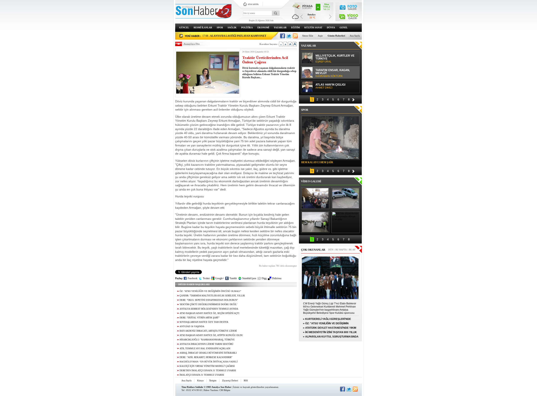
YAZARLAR (280, 27)
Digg (264, 278)
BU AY (352, 249)
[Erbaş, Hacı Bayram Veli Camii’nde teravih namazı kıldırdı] (315, 198)
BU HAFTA (341, 249)
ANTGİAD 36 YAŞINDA (192, 326)
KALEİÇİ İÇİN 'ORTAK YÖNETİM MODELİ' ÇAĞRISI (207, 366)
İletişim (212, 380)
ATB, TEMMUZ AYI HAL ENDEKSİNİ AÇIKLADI (205, 348)
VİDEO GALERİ (311, 181)
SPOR (220, 27)
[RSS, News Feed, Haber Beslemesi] (295, 35)
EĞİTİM (295, 27)
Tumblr (233, 278)
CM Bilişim (224, 390)
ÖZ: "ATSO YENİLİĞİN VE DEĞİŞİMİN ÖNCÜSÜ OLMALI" (210, 291)
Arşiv (320, 35)
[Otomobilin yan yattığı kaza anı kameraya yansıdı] (345, 198)
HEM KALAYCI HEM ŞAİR (317, 162)
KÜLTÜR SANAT (313, 27)
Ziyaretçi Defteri (230, 380)
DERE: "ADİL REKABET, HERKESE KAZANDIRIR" (206, 357)
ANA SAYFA (253, 4)
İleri (353, 99)
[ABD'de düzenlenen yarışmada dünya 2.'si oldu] (345, 222)
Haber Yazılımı (211, 390)
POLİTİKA (247, 27)
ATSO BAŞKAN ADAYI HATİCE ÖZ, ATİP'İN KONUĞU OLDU (211, 335)
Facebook (192, 278)
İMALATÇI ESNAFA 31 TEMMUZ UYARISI (202, 375)
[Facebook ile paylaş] (282, 35)
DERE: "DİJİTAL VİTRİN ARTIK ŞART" (199, 318)
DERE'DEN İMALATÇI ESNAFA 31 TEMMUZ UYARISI (208, 370)
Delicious (277, 278)
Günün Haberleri (336, 35)
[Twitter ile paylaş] (288, 35)
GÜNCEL (184, 27)
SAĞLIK (232, 27)
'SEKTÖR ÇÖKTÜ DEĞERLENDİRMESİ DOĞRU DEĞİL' (208, 304)
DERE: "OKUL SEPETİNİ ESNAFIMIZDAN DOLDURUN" (209, 300)
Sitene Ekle (307, 35)
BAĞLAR (322, 84)
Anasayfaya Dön (192, 44)
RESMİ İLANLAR (203, 27)
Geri (307, 99)
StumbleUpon (249, 278)
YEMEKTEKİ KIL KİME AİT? (333, 70)
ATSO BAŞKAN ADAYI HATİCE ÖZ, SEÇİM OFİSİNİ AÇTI (209, 313)
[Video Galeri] (349, 15)
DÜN (330, 249)
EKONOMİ (263, 27)
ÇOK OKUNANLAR (313, 249)
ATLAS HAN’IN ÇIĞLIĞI (330, 55)
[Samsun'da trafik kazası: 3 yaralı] (315, 222)
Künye (200, 380)
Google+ (219, 278)
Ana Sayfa (355, 35)
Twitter (206, 278)
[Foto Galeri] (349, 6)
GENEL (344, 27)
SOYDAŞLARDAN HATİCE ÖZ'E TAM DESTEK (204, 322)
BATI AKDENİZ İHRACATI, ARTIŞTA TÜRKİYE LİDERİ (208, 331)
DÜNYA (331, 27)
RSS (246, 380)
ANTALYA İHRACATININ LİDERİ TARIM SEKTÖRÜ (206, 344)
